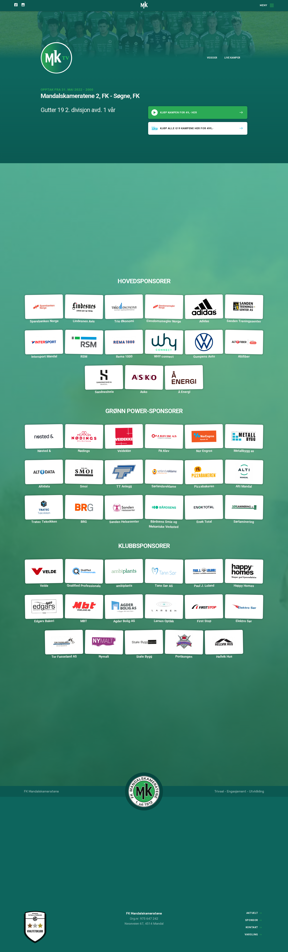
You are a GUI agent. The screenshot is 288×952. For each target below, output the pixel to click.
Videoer (212, 57)
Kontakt (252, 927)
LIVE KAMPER (232, 57)
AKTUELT (252, 912)
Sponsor (251, 920)
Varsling (251, 934)
